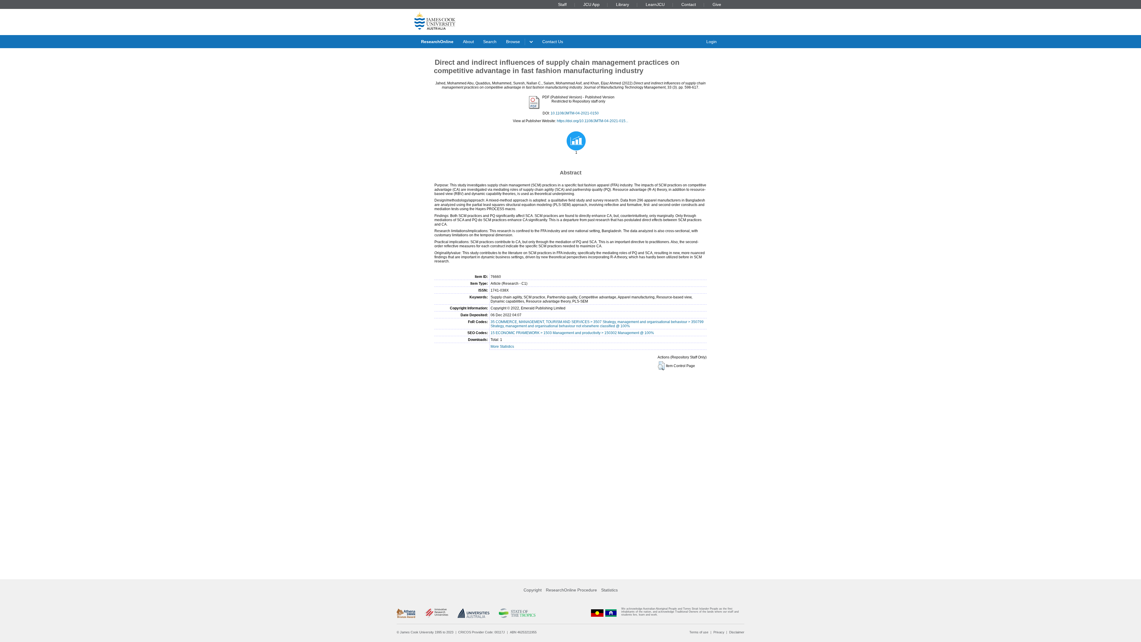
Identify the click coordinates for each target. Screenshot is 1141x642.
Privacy (718, 632)
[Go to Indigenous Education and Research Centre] (597, 613)
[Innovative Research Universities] (436, 613)
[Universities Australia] (473, 613)
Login (711, 41)
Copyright (533, 590)
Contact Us (552, 41)
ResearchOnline (437, 41)
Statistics (609, 590)
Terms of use (698, 632)
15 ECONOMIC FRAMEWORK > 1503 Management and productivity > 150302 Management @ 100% (572, 333)
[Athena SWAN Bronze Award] (406, 613)
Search (490, 41)
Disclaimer (736, 632)
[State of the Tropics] (517, 613)
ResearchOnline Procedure (571, 590)
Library (622, 4)
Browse (513, 41)
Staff (562, 4)
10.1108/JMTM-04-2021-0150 (575, 113)
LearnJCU (655, 4)
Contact (688, 4)
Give (717, 4)
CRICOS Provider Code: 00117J (481, 632)
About (468, 41)
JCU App (591, 4)
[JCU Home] (435, 20)
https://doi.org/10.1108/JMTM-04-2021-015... (592, 121)
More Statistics (502, 346)
